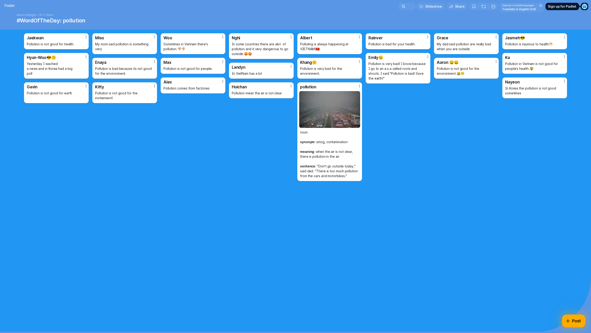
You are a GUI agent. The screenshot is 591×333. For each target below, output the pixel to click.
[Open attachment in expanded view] (329, 109)
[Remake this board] (483, 6)
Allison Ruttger (26, 15)
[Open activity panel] (474, 6)
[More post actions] (86, 37)
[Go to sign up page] (584, 6)
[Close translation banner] (541, 5)
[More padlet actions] (493, 6)
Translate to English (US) (519, 9)
